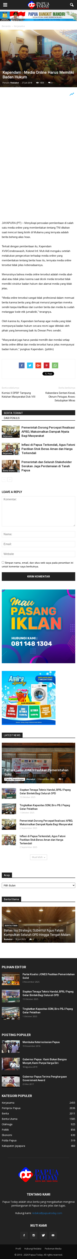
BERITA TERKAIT (13, 413)
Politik (5, 1129)
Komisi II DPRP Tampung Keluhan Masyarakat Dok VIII (18, 394)
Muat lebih (37, 857)
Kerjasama (7, 436)
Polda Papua (9, 1140)
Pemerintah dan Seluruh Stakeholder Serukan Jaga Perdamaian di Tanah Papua (46, 466)
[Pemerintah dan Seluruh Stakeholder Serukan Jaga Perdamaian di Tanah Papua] (11, 466)
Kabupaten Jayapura (13, 1146)
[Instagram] (33, 1235)
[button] (72, 5)
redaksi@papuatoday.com (47, 1213)
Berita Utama (9, 470)
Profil (18, 1248)
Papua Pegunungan (14, 779)
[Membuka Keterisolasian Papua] (11, 1046)
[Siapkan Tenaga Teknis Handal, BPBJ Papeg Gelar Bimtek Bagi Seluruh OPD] (9, 793)
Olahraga (7, 1124)
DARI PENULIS (12, 418)
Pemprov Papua (11, 1108)
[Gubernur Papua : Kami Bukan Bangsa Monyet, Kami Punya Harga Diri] (11, 1064)
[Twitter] (43, 1235)
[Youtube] (53, 1235)
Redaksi (14, 82)
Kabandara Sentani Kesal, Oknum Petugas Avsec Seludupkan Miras (60, 396)
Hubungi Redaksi (32, 1248)
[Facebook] (24, 1235)
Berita (5, 1113)
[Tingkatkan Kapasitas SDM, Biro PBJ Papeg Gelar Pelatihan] (9, 808)
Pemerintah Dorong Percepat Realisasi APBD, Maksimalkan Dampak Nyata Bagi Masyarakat (48, 432)
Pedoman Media (53, 1248)
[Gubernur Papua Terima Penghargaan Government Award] (11, 1081)
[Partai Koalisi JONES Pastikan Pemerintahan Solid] (38, 763)
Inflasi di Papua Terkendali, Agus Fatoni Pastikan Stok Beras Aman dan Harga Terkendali (48, 449)
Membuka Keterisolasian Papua (41, 1042)
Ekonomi (7, 1135)
